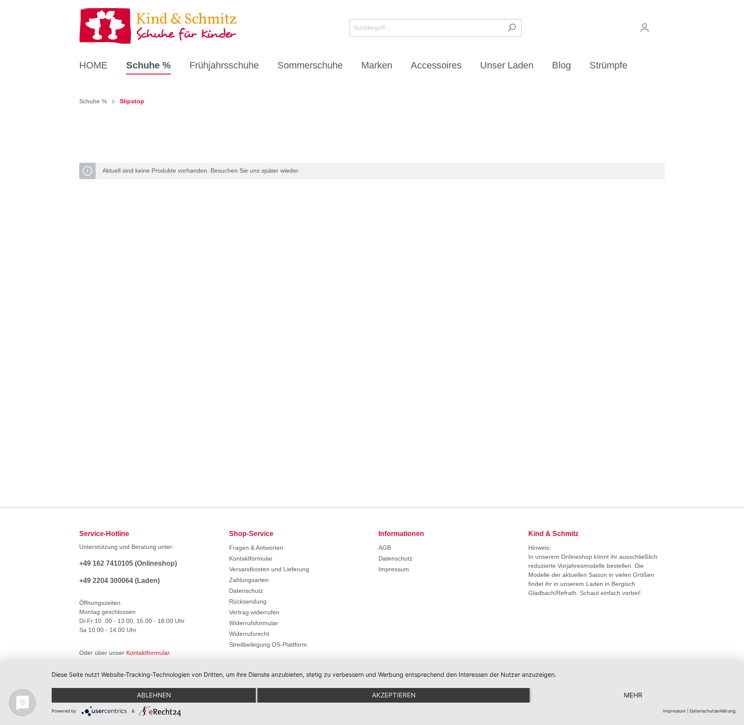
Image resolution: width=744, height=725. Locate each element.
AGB (384, 547)
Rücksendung (248, 601)
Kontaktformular (147, 652)
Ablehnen (154, 695)
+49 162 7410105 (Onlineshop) (128, 563)
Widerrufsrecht (249, 633)
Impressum (393, 569)
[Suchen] (512, 28)
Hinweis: (539, 547)
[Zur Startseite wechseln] (158, 26)
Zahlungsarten (249, 579)
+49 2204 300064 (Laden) (119, 580)
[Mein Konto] (644, 27)
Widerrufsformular (253, 623)
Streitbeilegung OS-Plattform (268, 644)
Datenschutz (246, 590)
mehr (633, 695)
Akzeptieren (393, 695)
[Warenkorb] (659, 24)
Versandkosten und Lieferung (269, 569)
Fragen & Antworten (256, 547)
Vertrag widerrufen (254, 612)
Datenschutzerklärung (712, 710)
